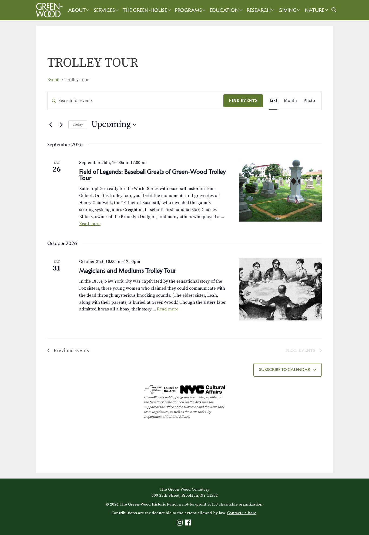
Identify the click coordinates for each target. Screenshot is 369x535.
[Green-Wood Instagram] (180, 523)
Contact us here (241, 513)
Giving (288, 10)
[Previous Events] (50, 125)
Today (78, 124)
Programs (188, 10)
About (77, 10)
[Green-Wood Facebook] (188, 523)
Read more (89, 223)
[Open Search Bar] (334, 10)
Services (104, 10)
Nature (314, 10)
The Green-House (145, 10)
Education (224, 10)
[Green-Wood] (48, 10)
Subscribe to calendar (284, 369)
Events (53, 79)
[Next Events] (61, 125)
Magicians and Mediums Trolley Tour (128, 270)
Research (259, 10)
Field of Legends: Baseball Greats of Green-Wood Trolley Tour (152, 175)
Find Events (243, 100)
